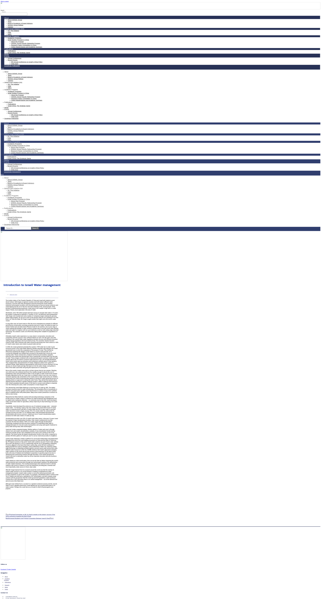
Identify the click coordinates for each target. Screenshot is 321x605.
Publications (12, 51)
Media (6, 54)
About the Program (17, 42)
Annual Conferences (14, 58)
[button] (160, 69)
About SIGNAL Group (15, 20)
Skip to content (5, 1)
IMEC (9, 34)
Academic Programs (14, 38)
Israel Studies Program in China (18, 40)
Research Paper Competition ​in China (23, 45)
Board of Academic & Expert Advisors (20, 23)
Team (9, 22)
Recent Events (12, 60)
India (9, 32)
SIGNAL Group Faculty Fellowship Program (25, 43)
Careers (10, 27)
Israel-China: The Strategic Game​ (19, 52)
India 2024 (14, 64)
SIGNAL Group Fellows (15, 25)
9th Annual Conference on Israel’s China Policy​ (26, 62)
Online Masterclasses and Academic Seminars (26, 47)
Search (2, 10)
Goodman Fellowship (12, 66)
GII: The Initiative (13, 31)
